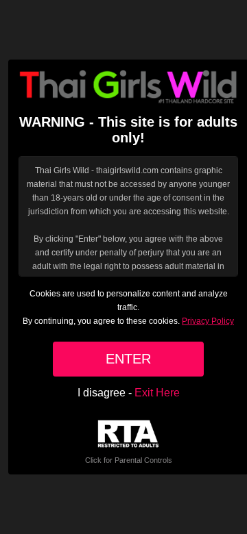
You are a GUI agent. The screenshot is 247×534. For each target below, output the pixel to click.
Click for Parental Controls (128, 460)
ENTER (128, 358)
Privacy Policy (208, 321)
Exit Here (157, 392)
